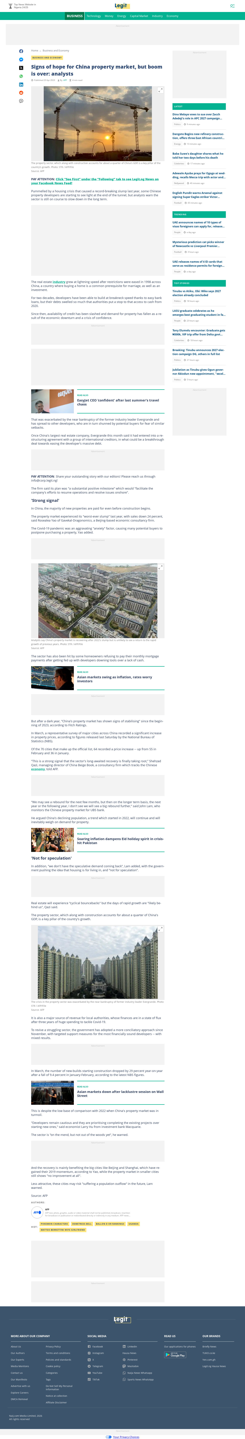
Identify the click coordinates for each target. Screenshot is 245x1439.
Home (34, 50)
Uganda (133, 1223)
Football (178, 202)
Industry (157, 16)
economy (38, 769)
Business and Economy (56, 50)
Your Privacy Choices (126, 1437)
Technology (94, 16)
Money (109, 16)
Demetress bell (82, 1223)
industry (59, 282)
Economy (172, 16)
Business (75, 16)
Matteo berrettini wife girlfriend (63, 1229)
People (177, 232)
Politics (177, 124)
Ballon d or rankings (110, 1223)
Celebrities (179, 163)
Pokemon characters (54, 1223)
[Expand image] (160, 90)
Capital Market (139, 16)
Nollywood (179, 183)
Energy (121, 16)
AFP (65, 80)
